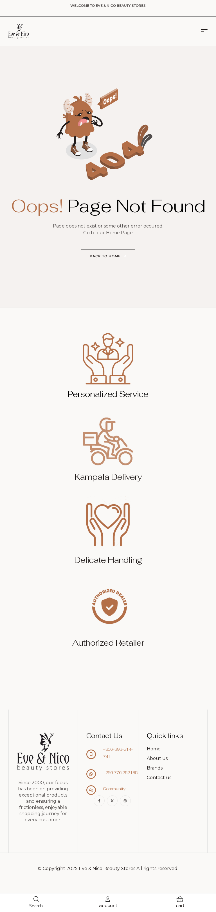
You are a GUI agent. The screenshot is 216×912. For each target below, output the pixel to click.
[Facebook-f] (99, 800)
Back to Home (106, 256)
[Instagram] (125, 800)
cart (180, 905)
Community (114, 788)
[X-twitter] (112, 800)
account (108, 905)
